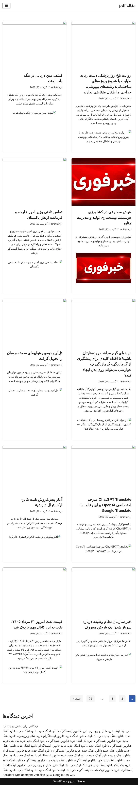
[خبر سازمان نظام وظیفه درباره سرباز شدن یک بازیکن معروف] (103, 591)
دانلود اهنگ (79, 736)
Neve (81, 781)
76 (90, 698)
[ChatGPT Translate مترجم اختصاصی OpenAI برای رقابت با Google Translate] (103, 469)
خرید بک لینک (122, 731)
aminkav (124, 98)
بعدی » (77, 698)
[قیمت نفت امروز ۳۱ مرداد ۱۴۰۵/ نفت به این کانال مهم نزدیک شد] (34, 591)
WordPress (60, 781)
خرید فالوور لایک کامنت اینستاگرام (98, 770)
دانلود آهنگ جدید (99, 755)
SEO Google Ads (57, 775)
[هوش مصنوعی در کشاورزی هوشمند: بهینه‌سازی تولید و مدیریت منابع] (103, 182)
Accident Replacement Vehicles (24, 775)
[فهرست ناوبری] (6, 5)
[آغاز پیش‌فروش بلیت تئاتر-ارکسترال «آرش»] (34, 469)
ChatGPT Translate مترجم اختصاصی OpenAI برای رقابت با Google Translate (105, 505)
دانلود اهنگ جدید (48, 731)
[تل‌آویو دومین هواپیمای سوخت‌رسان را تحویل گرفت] (34, 323)
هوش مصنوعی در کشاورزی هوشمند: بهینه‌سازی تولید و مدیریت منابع (104, 217)
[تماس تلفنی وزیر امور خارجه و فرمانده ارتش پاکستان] (34, 182)
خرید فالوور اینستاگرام (74, 731)
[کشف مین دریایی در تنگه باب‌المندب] (34, 45)
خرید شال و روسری (101, 731)
